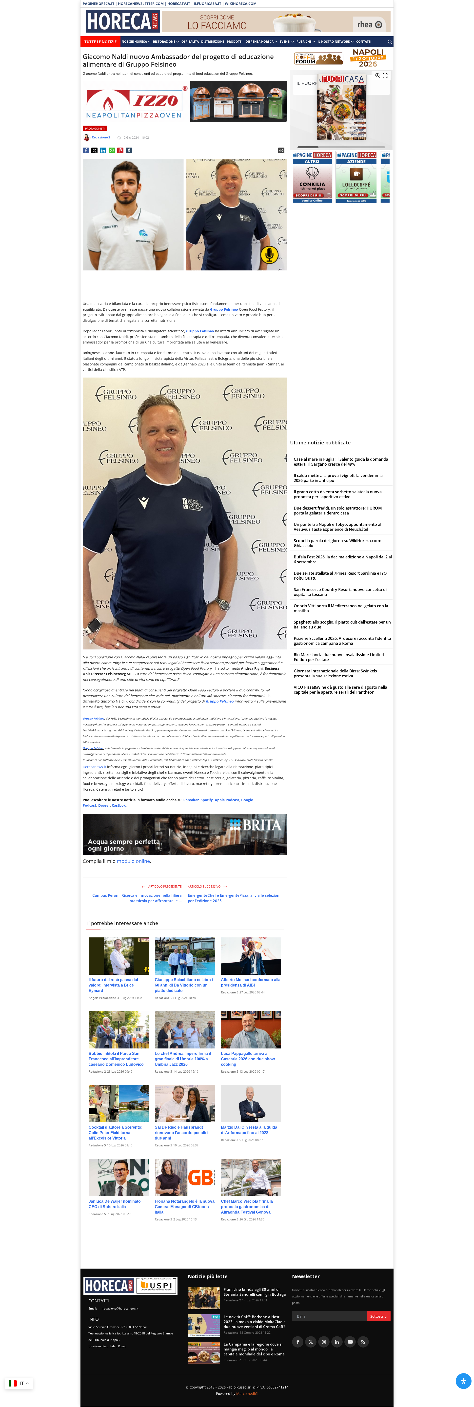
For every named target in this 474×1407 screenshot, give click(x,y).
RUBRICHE (304, 41)
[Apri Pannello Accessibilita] (464, 1381)
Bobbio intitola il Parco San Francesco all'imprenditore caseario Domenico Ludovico (116, 1058)
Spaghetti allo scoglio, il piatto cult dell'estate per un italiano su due (342, 624)
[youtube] (350, 1342)
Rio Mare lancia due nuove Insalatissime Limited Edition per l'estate (339, 657)
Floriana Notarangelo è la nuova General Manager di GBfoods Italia (185, 1206)
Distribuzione (212, 41)
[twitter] (310, 1342)
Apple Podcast (227, 800)
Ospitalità (190, 41)
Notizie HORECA (134, 41)
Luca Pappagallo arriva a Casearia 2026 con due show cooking (248, 1058)
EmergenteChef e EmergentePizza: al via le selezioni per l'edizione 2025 (234, 898)
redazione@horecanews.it (120, 1308)
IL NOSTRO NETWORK (334, 41)
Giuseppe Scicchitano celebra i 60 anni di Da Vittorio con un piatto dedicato (184, 985)
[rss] (363, 1342)
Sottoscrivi (378, 1316)
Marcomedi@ (247, 1393)
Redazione (162, 998)
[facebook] (297, 1342)
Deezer (104, 805)
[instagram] (324, 1342)
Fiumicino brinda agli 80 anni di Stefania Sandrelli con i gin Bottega (255, 1292)
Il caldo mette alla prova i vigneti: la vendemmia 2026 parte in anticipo (338, 478)
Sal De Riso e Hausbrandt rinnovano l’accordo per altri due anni (181, 1132)
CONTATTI (363, 41)
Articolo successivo (204, 886)
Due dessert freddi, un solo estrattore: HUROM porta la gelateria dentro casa (338, 510)
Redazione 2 (97, 1071)
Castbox (119, 805)
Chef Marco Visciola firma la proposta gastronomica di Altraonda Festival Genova (247, 1206)
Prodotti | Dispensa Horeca (250, 41)
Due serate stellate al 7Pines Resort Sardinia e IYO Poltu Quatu (340, 576)
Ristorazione (164, 41)
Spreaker (191, 800)
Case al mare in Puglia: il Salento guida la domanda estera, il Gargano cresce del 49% (341, 462)
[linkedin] (337, 1342)
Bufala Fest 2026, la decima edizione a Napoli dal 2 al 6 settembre (343, 559)
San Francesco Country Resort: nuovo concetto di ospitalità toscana (340, 592)
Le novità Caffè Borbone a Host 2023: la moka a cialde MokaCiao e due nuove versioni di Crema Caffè (255, 1321)
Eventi (285, 41)
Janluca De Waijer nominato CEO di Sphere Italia (115, 1204)
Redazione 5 (229, 992)
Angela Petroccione (102, 998)
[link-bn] (276, 22)
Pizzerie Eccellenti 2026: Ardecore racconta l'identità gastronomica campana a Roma (342, 641)
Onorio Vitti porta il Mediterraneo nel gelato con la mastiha (341, 608)
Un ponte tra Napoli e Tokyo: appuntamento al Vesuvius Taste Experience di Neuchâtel (337, 527)
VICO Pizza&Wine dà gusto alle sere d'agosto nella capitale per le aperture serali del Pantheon (340, 690)
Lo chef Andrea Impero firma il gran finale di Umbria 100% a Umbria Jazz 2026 (183, 1058)
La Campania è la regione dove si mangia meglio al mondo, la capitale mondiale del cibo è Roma (254, 1349)
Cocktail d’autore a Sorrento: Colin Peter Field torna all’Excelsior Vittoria (115, 1132)
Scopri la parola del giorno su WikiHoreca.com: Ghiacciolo (337, 543)
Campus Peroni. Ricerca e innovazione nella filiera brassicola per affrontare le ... (137, 898)
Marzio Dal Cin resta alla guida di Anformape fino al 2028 (249, 1130)
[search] (390, 41)
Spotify (207, 800)
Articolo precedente (165, 886)
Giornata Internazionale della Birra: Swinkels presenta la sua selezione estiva (335, 673)
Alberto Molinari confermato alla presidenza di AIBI (250, 982)
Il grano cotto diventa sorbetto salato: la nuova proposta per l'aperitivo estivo (338, 494)
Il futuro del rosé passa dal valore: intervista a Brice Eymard (113, 985)
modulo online (133, 861)
